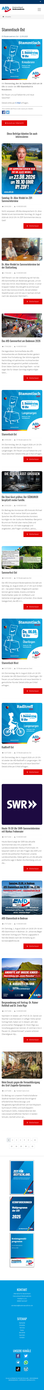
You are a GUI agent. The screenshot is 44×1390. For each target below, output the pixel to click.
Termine (22, 1328)
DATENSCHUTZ (31, 1380)
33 (11, 1146)
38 (32, 1146)
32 (35, 1140)
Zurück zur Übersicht (14, 123)
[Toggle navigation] (39, 9)
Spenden (22, 1335)
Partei (22, 1330)
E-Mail (18, 103)
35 (21, 1146)
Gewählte (22, 1333)
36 (26, 1146)
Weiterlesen (33, 226)
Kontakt (22, 1337)
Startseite (22, 1323)
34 (16, 1146)
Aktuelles (22, 1325)
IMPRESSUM (22, 1380)
